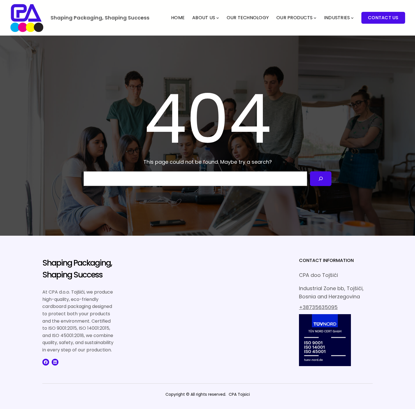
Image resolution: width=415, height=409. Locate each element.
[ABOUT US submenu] (217, 17)
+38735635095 (318, 307)
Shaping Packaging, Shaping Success (100, 17)
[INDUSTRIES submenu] (352, 17)
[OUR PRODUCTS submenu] (315, 17)
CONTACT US (383, 17)
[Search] (320, 178)
